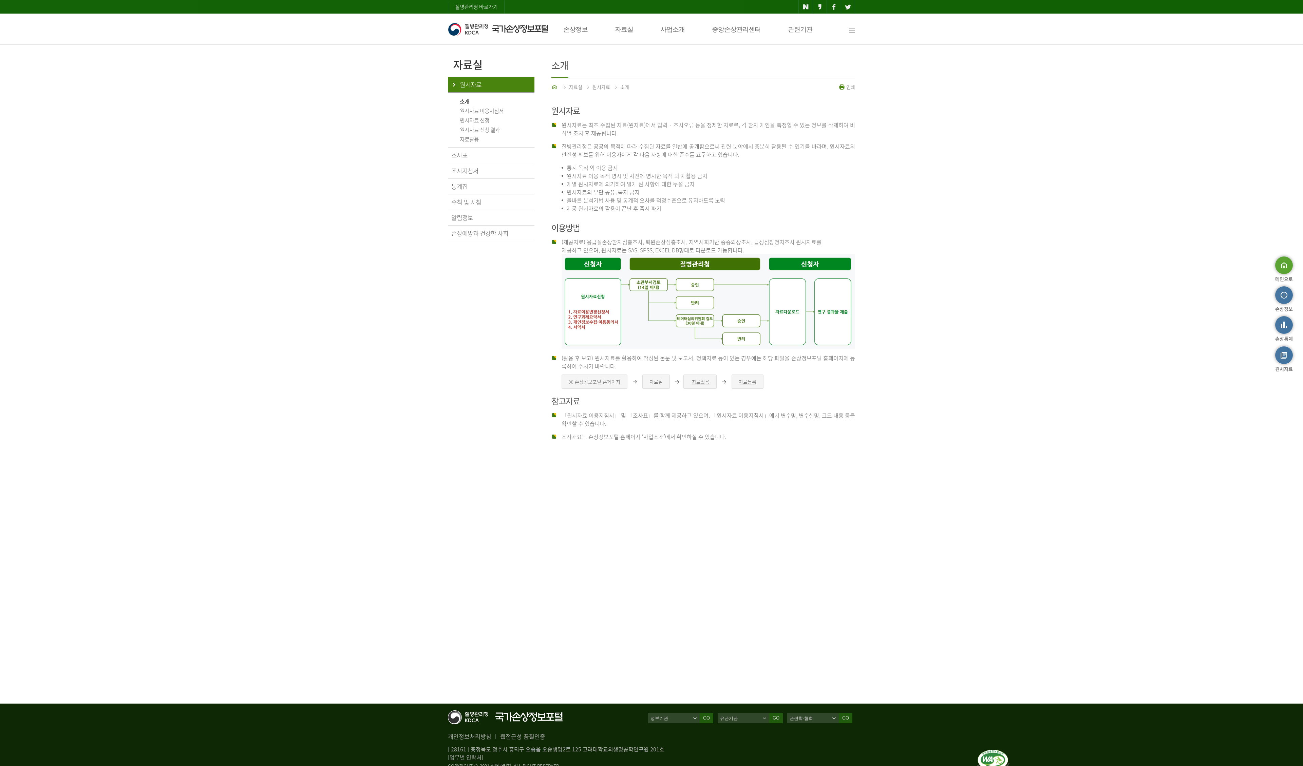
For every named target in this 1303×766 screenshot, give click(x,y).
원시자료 (470, 84)
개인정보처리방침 (469, 736)
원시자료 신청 (474, 120)
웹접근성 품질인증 (522, 736)
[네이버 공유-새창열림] (806, 6)
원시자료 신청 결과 (480, 130)
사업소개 (672, 29)
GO (706, 718)
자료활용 (469, 139)
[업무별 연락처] (465, 757)
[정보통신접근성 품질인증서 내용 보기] (993, 754)
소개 (464, 101)
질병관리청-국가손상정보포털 (498, 29)
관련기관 (800, 29)
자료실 (624, 29)
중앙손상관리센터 (736, 29)
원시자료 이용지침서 (482, 111)
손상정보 (575, 29)
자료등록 (747, 381)
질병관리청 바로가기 (476, 7)
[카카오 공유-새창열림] (820, 6)
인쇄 (850, 86)
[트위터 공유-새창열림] (848, 6)
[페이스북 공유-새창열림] (834, 6)
